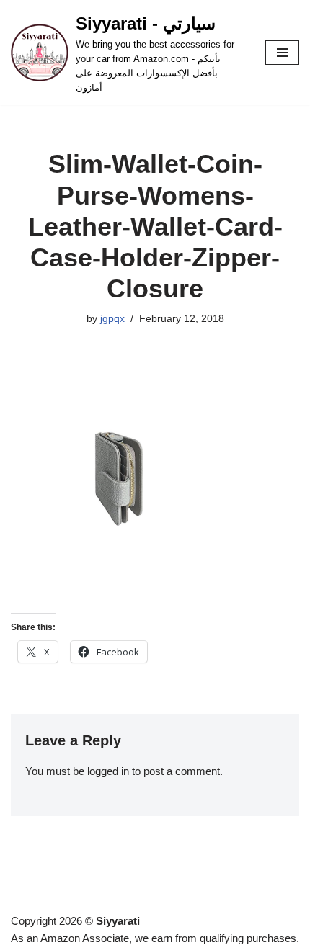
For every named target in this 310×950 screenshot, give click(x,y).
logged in (108, 771)
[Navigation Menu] (282, 52)
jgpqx (112, 318)
